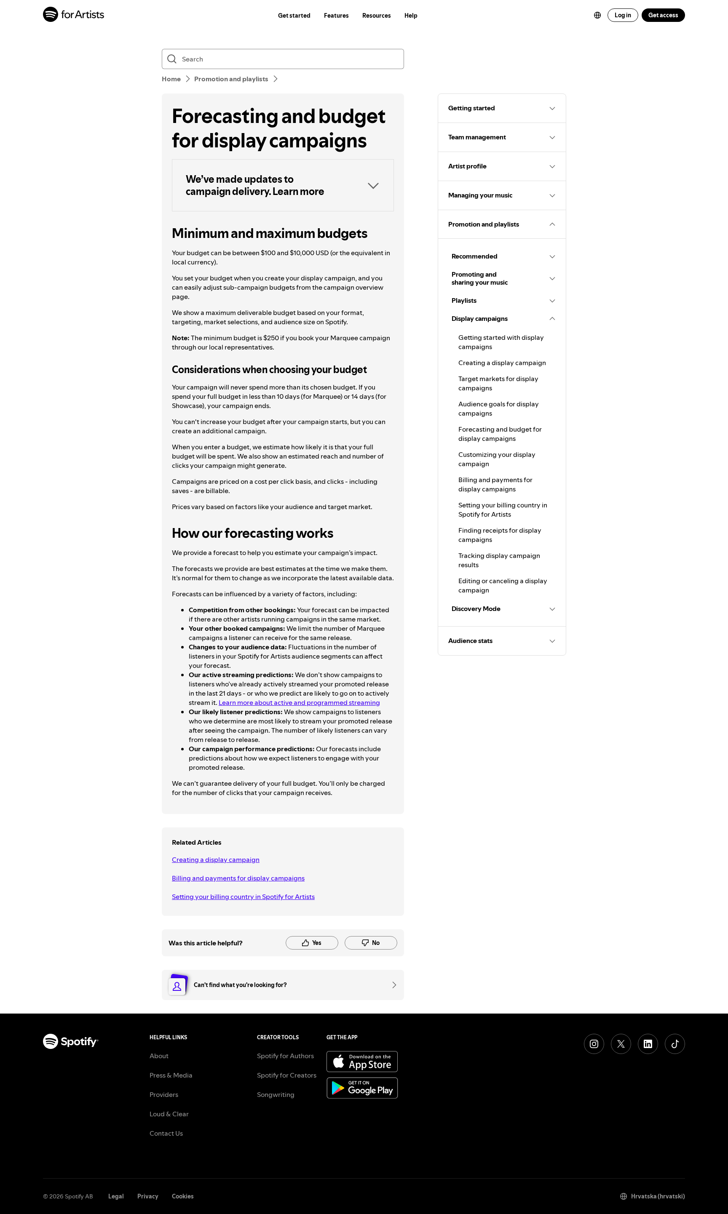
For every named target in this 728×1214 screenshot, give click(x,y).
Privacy (147, 1196)
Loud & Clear (169, 1113)
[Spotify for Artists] (74, 15)
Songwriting (275, 1094)
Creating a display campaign (216, 859)
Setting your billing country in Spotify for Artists (243, 896)
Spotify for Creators (286, 1075)
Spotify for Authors (285, 1055)
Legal (116, 1196)
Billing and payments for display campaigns (238, 878)
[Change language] (597, 15)
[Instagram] (594, 1044)
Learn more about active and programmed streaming (299, 702)
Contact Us (166, 1133)
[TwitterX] (621, 1044)
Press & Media (171, 1075)
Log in (623, 15)
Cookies (183, 1196)
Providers (164, 1094)
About (159, 1055)
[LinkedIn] (648, 1044)
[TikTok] (675, 1044)
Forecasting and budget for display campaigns (500, 433)
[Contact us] (391, 985)
